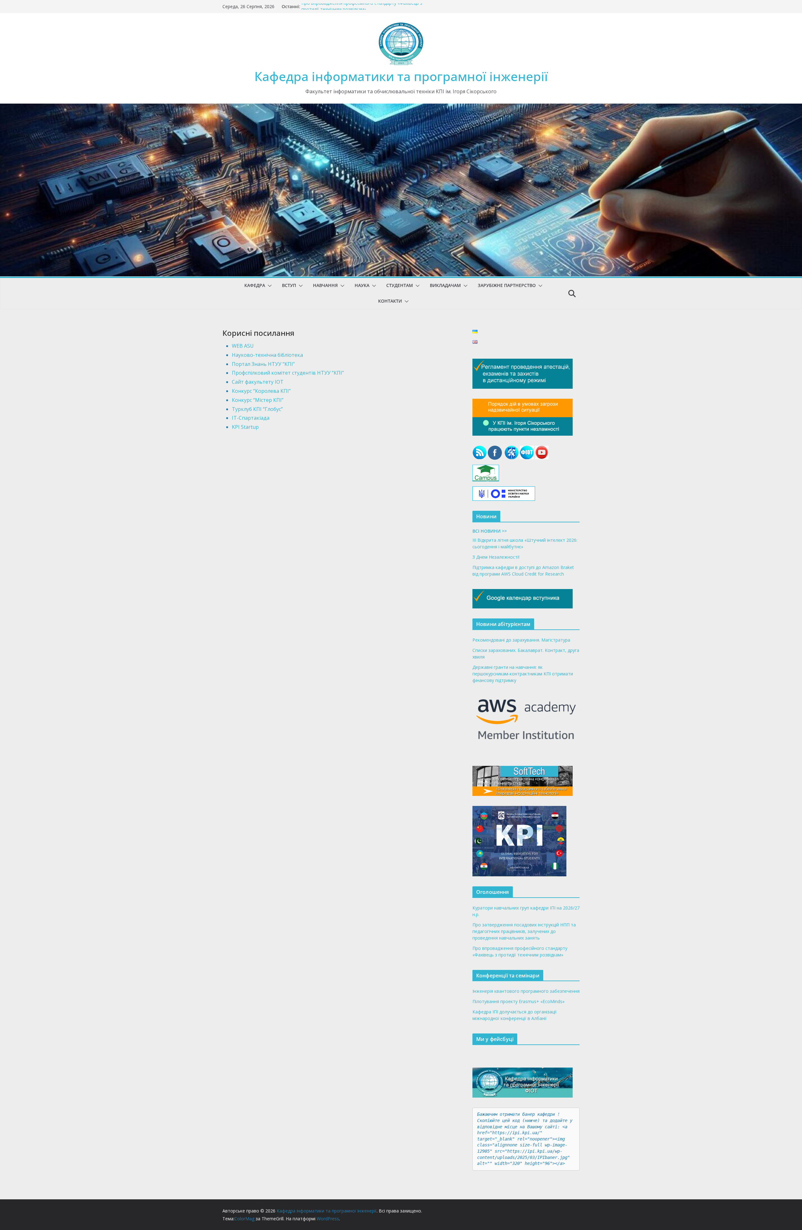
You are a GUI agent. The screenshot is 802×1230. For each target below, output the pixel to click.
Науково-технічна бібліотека (267, 354)
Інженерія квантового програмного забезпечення (526, 991)
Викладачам (445, 285)
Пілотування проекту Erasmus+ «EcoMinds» (518, 1001)
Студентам (399, 285)
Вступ (289, 285)
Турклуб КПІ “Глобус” (257, 409)
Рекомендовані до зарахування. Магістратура (521, 640)
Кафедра (254, 285)
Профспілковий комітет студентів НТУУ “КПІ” (288, 372)
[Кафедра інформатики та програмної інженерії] (401, 108)
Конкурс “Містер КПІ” (258, 400)
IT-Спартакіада (250, 417)
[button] (268, 285)
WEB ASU (243, 345)
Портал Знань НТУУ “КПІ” (263, 364)
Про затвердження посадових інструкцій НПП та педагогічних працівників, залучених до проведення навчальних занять (524, 931)
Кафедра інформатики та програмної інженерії (401, 76)
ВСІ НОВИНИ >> (489, 531)
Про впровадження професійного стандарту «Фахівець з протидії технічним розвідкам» (361, 9)
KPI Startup (245, 426)
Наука (362, 285)
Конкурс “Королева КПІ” (261, 390)
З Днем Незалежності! (495, 557)
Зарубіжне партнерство (507, 285)
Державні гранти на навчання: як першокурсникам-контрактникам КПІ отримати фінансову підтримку (522, 673)
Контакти (390, 301)
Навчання (325, 285)
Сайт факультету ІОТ (258, 381)
